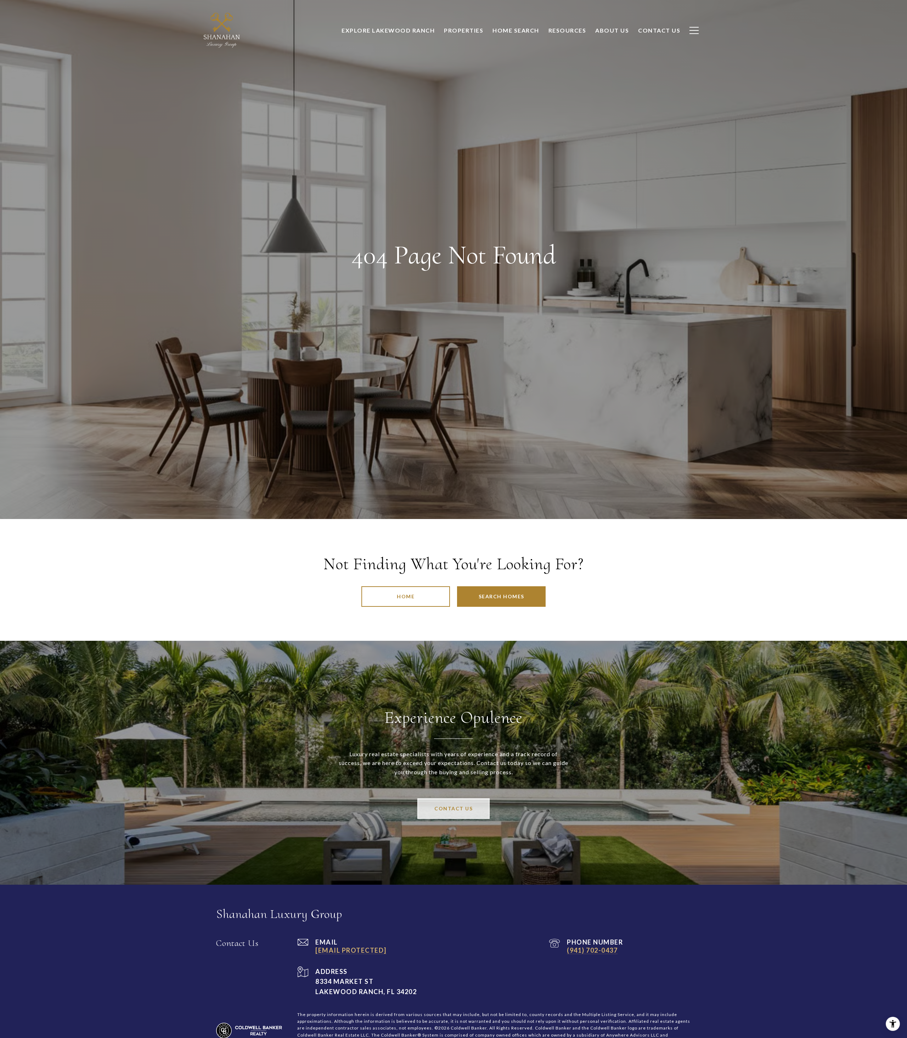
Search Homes (501, 596)
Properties (463, 30)
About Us (612, 30)
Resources (567, 30)
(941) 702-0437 (592, 950)
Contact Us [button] (453, 808)
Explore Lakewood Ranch (388, 30)
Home (406, 596)
